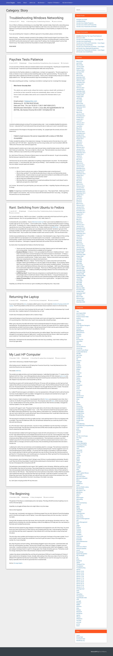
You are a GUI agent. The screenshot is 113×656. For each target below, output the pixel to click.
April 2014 (79, 161)
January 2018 (80, 114)
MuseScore (79, 483)
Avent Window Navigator (83, 325)
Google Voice (80, 420)
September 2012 (80, 193)
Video (77, 592)
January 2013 (80, 187)
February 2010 (80, 245)
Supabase (79, 560)
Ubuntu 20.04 (80, 582)
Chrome (78, 344)
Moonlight (79, 481)
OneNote (78, 511)
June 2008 (79, 281)
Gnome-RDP (79, 408)
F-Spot (78, 374)
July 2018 (79, 108)
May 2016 (79, 128)
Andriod (78, 318)
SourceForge (79, 552)
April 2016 (79, 130)
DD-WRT (78, 353)
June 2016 (79, 126)
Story (35, 21)
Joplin (78, 457)
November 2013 (80, 170)
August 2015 (79, 138)
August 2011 (79, 214)
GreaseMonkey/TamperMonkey (40, 63)
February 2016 (80, 131)
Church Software (81, 346)
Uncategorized (55, 63)
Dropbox (78, 366)
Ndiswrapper (79, 497)
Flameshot (79, 385)
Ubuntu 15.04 (80, 573)
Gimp (77, 399)
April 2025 (79, 63)
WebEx (78, 604)
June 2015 (79, 142)
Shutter (78, 543)
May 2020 (79, 101)
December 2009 (80, 249)
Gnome (35, 211)
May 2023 (79, 73)
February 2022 (80, 80)
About (25, 2)
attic (77, 322)
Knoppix (78, 466)
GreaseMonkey (80, 423)
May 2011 (79, 219)
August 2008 (79, 277)
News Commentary (81, 503)
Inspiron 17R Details (53, 2)
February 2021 (80, 87)
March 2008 (79, 286)
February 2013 (80, 186)
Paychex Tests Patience (26, 59)
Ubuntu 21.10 (80, 587)
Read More (12, 46)
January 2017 (80, 124)
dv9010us (18, 370)
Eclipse (78, 369)
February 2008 (80, 288)
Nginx (78, 506)
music (78, 485)
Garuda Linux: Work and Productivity (86, 24)
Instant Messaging (81, 443)
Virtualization (80, 596)
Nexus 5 (78, 504)
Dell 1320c (79, 355)
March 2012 (79, 203)
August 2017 (79, 119)
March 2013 (79, 184)
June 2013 (79, 179)
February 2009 (80, 267)
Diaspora (78, 360)
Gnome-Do (79, 406)
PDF (77, 520)
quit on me (63, 376)
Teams (78, 562)
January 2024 (80, 72)
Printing (78, 529)
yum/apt (78, 622)
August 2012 (79, 195)
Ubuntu (50, 211)
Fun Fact (78, 390)
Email (77, 371)
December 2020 (80, 91)
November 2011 (80, 210)
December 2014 (80, 151)
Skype (78, 545)
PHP (77, 524)
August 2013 (79, 175)
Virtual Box (79, 594)
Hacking (78, 431)
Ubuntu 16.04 (80, 574)
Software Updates (81, 548)
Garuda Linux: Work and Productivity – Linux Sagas (90, 43)
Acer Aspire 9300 (81, 313)
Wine (77, 608)
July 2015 (79, 140)
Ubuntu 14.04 (80, 571)
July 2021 (79, 86)
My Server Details (67, 2)
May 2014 (79, 159)
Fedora (30, 211)
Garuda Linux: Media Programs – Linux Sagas (88, 39)
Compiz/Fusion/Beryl (82, 350)
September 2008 (80, 275)
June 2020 (79, 100)
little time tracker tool (38, 222)
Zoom (78, 625)
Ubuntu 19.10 (80, 580)
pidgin (78, 525)
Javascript (79, 450)
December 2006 (80, 302)
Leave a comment (57, 21)
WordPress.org (80, 640)
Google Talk (79, 418)
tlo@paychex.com (30, 101)
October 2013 (80, 172)
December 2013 (80, 168)
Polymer (78, 527)
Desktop (78, 357)
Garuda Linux (80, 395)
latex (77, 469)
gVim (77, 429)
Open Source (79, 517)
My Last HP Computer (24, 354)
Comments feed (80, 638)
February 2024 (80, 70)
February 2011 (80, 224)
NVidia (78, 508)
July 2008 (79, 279)
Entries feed (79, 637)
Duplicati (78, 367)
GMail (78, 402)
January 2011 (80, 226)
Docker (78, 362)
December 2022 (80, 77)
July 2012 (79, 196)
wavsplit (78, 601)
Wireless (78, 610)
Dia (77, 359)
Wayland (78, 603)
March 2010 (79, 244)
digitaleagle (23, 63)
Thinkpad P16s (80, 564)
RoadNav (78, 534)
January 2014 (80, 166)
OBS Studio (79, 510)
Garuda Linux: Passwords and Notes (86, 26)
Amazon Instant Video (82, 316)
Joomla (78, 455)
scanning (78, 538)
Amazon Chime (80, 315)
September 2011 (80, 212)
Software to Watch (81, 546)
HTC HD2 (78, 438)
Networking (30, 21)
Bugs (30, 63)
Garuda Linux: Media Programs (84, 23)
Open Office (79, 515)
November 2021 (80, 82)
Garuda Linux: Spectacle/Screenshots (88, 48)
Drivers (78, 364)
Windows (47, 21)
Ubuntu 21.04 (80, 585)
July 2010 (79, 237)
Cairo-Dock (79, 341)
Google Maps (80, 411)
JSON (78, 460)
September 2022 (80, 79)
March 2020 (79, 103)
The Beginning (19, 494)
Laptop (41, 358)
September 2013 (80, 173)
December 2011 (80, 209)
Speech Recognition (81, 553)
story (25, 304)
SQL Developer (80, 555)
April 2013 (79, 182)
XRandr (78, 617)
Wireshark (79, 611)
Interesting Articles (81, 445)
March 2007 (79, 296)
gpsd (77, 422)
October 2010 (80, 231)
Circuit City (33, 300)
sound (78, 550)
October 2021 (80, 84)
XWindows (79, 618)
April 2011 (79, 221)
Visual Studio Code (81, 597)
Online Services (80, 513)
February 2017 (80, 123)
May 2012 (79, 200)
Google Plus (79, 415)
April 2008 (79, 284)
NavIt (77, 495)
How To (78, 432)
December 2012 (80, 189)
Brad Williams (102, 651)
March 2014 (79, 163)
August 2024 (79, 68)
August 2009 (79, 256)
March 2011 (79, 223)
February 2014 (80, 165)
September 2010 (80, 233)
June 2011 (79, 217)
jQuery (78, 459)
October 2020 (80, 94)
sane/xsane (79, 536)
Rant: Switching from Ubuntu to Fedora (36, 207)
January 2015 (80, 149)
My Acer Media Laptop (82, 487)
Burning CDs (79, 339)
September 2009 (80, 254)
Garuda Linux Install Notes (83, 41)
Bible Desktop (80, 330)
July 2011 (79, 216)
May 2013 (79, 180)
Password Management (83, 518)
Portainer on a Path (81, 19)
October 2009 (80, 252)
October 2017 (80, 117)
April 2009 (79, 263)
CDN (77, 343)
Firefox (78, 383)
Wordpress (79, 613)
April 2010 (79, 242)
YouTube (78, 620)
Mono (78, 480)
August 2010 (79, 235)
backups (78, 329)
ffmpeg (78, 380)
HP (38, 358)
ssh (77, 557)
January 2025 (80, 66)
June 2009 (79, 259)
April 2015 (79, 144)
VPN (77, 599)
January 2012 (80, 207)
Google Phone (80, 413)
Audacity (78, 323)
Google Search (80, 416)
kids (77, 464)
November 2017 (80, 116)
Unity (62, 211)
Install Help (79, 441)
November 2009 (80, 251)
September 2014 (80, 152)
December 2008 (80, 270)
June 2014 (79, 158)
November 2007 (80, 289)
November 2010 (80, 230)
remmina (78, 532)
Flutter (78, 387)
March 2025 (79, 65)
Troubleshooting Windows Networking (36, 18)
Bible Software (80, 332)
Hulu (77, 439)
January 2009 (80, 268)
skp (23, 21)
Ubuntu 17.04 (80, 576)
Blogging (78, 334)
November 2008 (80, 272)
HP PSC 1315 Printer (82, 436)
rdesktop (78, 531)
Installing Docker (80, 21)
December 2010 (80, 228)
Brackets (78, 336)
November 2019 (80, 105)
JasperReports (80, 446)
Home (19, 2)
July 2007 (79, 295)
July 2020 (79, 98)
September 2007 (80, 293)
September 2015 (80, 137)
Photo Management (81, 522)
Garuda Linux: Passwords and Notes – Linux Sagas (90, 46)
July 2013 (79, 177)
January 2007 (80, 300)
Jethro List (32, 2)
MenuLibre (79, 474)
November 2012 (80, 191)
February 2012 (80, 205)
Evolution (78, 373)
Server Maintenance (81, 541)
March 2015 (79, 145)
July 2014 (79, 156)
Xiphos (78, 615)
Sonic (52, 401)
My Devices (41, 2)
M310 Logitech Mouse (82, 473)
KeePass (78, 462)
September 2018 (80, 107)
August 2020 (79, 96)
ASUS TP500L (80, 320)
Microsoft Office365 (81, 478)
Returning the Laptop (24, 297)
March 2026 (79, 61)
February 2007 (80, 298)
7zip (77, 311)
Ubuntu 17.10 (80, 578)
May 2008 (79, 282)
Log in (78, 635)
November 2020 (80, 93)
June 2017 (79, 121)
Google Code (79, 409)
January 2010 (80, 247)
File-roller (78, 381)
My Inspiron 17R (80, 490)
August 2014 (79, 154)
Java (77, 448)
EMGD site (55, 227)
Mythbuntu (79, 492)
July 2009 (79, 258)
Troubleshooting (41, 21)
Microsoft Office (80, 476)
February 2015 (80, 147)
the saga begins (18, 563)
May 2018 (79, 112)
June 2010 (79, 238)
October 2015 (80, 135)
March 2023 (79, 75)
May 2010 (79, 240)
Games (78, 392)
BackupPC (79, 327)
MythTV (78, 494)
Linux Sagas (10, 3)
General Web (79, 397)
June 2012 (79, 198)
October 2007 (80, 291)
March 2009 (79, 265)
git (77, 401)
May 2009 (79, 261)
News (77, 501)
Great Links (79, 427)
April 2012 (79, 202)
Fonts (78, 388)
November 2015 (80, 133)
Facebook (79, 376)
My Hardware (80, 488)
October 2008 (80, 274)
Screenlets (79, 539)
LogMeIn (78, 471)
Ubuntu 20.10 (80, 583)
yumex (78, 624)
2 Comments (65, 63)
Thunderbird (79, 566)
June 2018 (79, 110)
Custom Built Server (81, 351)
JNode (78, 453)
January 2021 (80, 89)
